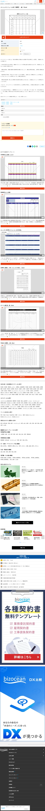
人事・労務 (31, 423)
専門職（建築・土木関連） (6, 457)
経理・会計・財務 (24, 423)
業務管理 (14, 401)
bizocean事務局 (6, 117)
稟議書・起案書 (39, 387)
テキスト (20, 415)
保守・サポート (22, 446)
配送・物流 (14, 451)
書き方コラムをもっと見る (22, 522)
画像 (24, 415)
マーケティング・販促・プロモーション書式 (32, 408)
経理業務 (37, 406)
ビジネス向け (22, 3)
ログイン (38, 2)
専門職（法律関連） (35, 457)
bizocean (2, 3)
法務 (36, 423)
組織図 (16, 394)
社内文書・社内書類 (29, 3)
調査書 (11, 392)
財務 (14, 434)
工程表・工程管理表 (34, 390)
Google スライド (15, 416)
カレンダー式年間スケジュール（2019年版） (11, 230)
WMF (16, 415)
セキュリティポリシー (13, 774)
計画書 (27, 388)
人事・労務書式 (15, 404)
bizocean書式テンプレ (9, 3)
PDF (2, 415)
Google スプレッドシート (6, 416)
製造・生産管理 (24, 401)
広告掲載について (12, 787)
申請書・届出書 (33, 388)
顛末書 (2, 387)
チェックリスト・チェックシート (18, 390)
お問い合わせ (11, 797)
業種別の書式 (3, 402)
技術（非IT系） (4, 446)
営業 (18, 440)
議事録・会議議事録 (20, 387)
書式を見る (22, 188)
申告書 (9, 390)
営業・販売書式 (4, 408)
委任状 (23, 394)
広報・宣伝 (21, 434)
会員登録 (41, 2)
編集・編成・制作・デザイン (32, 446)
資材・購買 (8, 451)
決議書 (34, 387)
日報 (30, 394)
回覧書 (13, 394)
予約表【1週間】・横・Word (7, 343)
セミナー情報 (11, 758)
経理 (11, 434)
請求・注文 (21, 404)
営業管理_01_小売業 (5, 192)
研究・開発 (12, 459)
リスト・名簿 (36, 392)
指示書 (4, 388)
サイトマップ (11, 800)
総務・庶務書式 (32, 404)
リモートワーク (13, 406)
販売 (21, 440)
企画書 (18, 406)
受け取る (26, 809)
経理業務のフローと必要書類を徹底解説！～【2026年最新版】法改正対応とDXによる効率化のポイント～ (32, 485)
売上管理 (26, 404)
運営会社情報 (11, 771)
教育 (25, 434)
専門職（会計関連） (26, 457)
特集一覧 (22, 547)
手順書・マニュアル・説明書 (19, 392)
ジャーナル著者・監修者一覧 (14, 768)
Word (4, 415)
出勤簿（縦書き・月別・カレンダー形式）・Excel (12, 267)
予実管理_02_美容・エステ (7, 154)
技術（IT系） (25, 440)
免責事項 (10, 781)
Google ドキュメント (30, 415)
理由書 (26, 387)
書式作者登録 (11, 765)
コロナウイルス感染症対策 (6, 401)
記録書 (20, 388)
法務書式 (10, 408)
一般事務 (2, 434)
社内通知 (12, 388)
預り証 (33, 394)
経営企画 (38, 404)
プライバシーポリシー (13, 778)
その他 (21, 45)
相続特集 (26, 537)
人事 (9, 434)
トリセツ (30, 401)
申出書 (27, 392)
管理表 (11, 103)
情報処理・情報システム (13, 446)
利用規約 (10, 784)
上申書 (23, 388)
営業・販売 (10, 423)
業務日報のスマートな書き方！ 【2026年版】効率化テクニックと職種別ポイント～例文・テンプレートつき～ (32, 471)
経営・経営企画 (4, 423)
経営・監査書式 (24, 402)
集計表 (16, 388)
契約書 (18, 401)
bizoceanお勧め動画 (18, 537)
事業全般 (29, 434)
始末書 (41, 388)
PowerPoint (12, 415)
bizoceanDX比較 (12, 746)
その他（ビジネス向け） (6, 404)
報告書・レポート (11, 387)
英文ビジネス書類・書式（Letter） (35, 402)
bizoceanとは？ (12, 762)
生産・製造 (3, 451)
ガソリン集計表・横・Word (7, 305)
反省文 (5, 390)
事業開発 (2, 440)
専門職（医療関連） (17, 457)
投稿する (12, 138)
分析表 (36, 394)
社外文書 (18, 402)
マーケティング (36, 401)
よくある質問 (11, 793)
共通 (1, 425)
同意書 (8, 388)
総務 (6, 434)
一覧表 (2, 390)
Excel (7, 415)
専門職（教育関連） (5, 459)
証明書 (40, 394)
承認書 (5, 387)
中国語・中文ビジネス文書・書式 (28, 406)
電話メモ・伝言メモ (5, 392)
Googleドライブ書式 (11, 402)
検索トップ (16, 3)
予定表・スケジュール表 (14, 102)
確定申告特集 (37, 537)
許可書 (27, 390)
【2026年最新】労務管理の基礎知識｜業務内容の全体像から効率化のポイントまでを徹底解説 (32, 512)
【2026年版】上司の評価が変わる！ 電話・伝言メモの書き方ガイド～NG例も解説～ (32, 498)
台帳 (38, 388)
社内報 (26, 394)
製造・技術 (39, 423)
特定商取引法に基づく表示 (14, 790)
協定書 (30, 387)
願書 (1, 388)
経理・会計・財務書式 (17, 408)
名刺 (20, 394)
